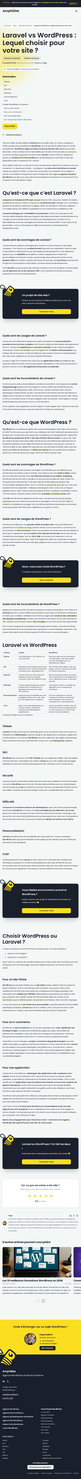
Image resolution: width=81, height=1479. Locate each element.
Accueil (8, 25)
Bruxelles (45, 1449)
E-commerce (45, 1412)
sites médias (39, 542)
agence (63, 174)
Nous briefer (10, 126)
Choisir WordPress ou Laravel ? (16, 104)
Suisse (45, 1452)
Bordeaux (6, 1446)
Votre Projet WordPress (51, 1409)
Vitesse (7, 81)
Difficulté (7, 93)
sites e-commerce (68, 152)
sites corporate (20, 155)
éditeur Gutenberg (64, 476)
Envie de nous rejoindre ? (40, 1467)
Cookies (75, 1473)
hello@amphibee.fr (14, 135)
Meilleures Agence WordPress (52, 1458)
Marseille (5, 1458)
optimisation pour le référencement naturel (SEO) (23, 1000)
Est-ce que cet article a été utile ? (18, 119)
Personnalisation (11, 97)
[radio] (29, 1196)
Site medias (45, 1430)
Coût (6, 100)
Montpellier (46, 1446)
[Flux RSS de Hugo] (74, 1216)
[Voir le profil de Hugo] (77, 1216)
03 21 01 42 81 (8, 1398)
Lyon (4, 1443)
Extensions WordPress (48, 1424)
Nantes (5, 1440)
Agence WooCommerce (13, 1413)
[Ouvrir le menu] (76, 11)
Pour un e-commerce (13, 112)
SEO (5, 85)
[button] (38, 1301)
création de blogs (24, 527)
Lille (4, 1452)
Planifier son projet (31, 58)
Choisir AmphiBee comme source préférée (22, 69)
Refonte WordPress (47, 1418)
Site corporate (45, 1427)
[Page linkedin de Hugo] (71, 1216)
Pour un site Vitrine (11, 108)
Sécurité (7, 89)
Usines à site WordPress (13, 1424)
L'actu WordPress (10, 1428)
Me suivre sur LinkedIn (49, 1343)
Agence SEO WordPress (13, 1420)
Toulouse (46, 1440)
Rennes (45, 1443)
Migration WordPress (47, 1415)
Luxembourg (47, 1455)
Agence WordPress (11, 1409)
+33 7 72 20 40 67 (48, 1341)
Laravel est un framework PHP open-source (21, 200)
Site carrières (45, 1433)
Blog (14, 25)
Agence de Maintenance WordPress (18, 1416)
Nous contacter (46, 580)
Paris (4, 1449)
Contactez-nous (46, 311)
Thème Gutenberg (47, 1421)
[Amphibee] (11, 11)
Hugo (45, 63)
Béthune (5, 1455)
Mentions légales (46, 1473)
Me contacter (47, 1348)
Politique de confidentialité (62, 1473)
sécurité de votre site (55, 485)
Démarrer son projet (25, 25)
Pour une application (12, 116)
